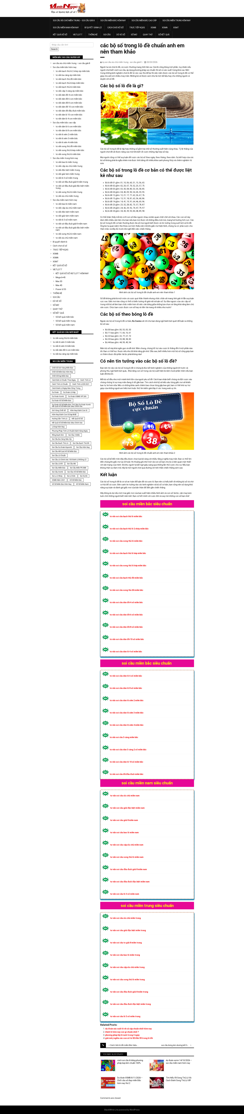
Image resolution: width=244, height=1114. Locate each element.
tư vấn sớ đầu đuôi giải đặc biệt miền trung (72, 187)
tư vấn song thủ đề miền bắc (68, 146)
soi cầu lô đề (57, 464)
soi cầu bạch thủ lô (60, 443)
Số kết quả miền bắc (65, 317)
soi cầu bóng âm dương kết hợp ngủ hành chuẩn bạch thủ (177, 1045)
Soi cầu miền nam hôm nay (66, 27)
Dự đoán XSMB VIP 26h (77, 396)
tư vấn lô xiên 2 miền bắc (67, 134)
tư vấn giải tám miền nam (67, 216)
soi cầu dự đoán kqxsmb (62, 447)
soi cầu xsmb (57, 472)
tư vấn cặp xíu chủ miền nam (68, 208)
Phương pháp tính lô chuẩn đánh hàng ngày (70, 431)
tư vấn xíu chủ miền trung (67, 196)
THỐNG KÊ (93, 34)
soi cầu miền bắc (58, 468)
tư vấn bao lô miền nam (66, 204)
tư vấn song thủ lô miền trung (69, 192)
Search (54, 49)
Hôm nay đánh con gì (78, 410)
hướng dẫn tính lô (59, 419)
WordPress (135, 1110)
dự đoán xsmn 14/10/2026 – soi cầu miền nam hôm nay (179, 1061)
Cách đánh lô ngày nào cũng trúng (66, 388)
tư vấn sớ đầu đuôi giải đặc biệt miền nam (72, 229)
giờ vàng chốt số (59, 410)
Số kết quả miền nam (65, 325)
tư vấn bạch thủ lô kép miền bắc (70, 83)
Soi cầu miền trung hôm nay (177, 20)
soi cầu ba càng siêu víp (61, 439)
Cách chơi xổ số (115, 27)
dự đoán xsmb (58, 396)
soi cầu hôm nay (83, 447)
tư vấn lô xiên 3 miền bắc (67, 138)
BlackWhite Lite (111, 1110)
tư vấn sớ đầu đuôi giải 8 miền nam (71, 224)
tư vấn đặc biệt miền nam (67, 212)
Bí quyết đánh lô (93, 27)
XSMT (176, 27)
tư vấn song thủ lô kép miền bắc (70, 150)
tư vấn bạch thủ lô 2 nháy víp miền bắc (73, 71)
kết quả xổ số (77, 419)
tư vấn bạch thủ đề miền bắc (68, 79)
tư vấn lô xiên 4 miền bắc (67, 142)
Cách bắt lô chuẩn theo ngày (64, 380)
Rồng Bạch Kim (58, 435)
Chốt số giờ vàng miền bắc (62, 368)
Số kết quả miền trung (66, 321)
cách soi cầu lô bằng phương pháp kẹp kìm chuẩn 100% (130, 1061)
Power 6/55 (61, 289)
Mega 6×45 (61, 277)
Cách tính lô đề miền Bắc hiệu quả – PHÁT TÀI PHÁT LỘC (126, 1045)
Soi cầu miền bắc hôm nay (113, 20)
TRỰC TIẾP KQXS (137, 27)
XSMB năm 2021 (58, 480)
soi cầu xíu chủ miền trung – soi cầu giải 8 (74, 20)
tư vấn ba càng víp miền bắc (68, 75)
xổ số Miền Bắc (76, 480)
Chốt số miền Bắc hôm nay (62, 372)
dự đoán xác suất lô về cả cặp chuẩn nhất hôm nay (128, 1029)
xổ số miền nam (82, 484)
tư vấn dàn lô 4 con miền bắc (68, 119)
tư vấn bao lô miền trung (67, 162)
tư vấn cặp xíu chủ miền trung (69, 166)
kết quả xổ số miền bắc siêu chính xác (67, 423)
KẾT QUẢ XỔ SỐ (60, 34)
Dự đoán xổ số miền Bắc (61, 401)
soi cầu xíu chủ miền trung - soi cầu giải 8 (123, 62)
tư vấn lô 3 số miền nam (66, 220)
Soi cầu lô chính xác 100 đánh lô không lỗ (69, 460)
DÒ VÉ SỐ (120, 34)
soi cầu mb (71, 464)
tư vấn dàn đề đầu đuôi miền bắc (70, 111)
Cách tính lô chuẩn (60, 384)
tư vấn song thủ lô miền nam (68, 234)
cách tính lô (85, 380)
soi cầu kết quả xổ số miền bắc (64, 451)
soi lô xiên (71, 476)
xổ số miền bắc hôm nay (61, 484)
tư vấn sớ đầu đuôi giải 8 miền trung (72, 182)
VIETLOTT (77, 34)
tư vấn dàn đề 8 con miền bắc (69, 103)
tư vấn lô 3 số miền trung (67, 178)
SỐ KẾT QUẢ (163, 34)
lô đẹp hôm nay (58, 427)
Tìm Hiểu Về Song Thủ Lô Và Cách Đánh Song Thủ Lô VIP (178, 1079)
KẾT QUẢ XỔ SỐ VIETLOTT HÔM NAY (72, 273)
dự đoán (55, 392)
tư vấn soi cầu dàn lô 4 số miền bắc (126, 651)
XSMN (164, 27)
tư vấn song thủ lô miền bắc (68, 154)
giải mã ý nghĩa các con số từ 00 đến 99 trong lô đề (129, 1038)
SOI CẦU (107, 34)
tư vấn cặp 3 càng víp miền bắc (69, 91)
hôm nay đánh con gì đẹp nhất (64, 415)
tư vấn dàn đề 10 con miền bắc (69, 107)
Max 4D (59, 285)
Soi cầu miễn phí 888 (78, 468)
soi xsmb (83, 476)
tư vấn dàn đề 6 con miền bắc (69, 99)
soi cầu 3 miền (74, 435)
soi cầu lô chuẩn (59, 456)
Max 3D (59, 281)
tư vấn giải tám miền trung (67, 174)
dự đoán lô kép (69, 392)
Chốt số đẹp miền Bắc (60, 376)
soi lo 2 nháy (57, 476)
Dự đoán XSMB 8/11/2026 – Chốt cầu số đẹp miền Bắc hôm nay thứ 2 (129, 1080)
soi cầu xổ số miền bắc (76, 472)
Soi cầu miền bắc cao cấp (144, 20)
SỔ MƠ (134, 34)
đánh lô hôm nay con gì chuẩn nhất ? (122, 1032)
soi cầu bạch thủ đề (81, 443)
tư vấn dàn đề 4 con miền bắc (69, 95)
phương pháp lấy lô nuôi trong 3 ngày (122, 1035)
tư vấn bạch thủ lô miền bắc (68, 87)
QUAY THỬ (147, 34)
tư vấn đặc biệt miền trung (68, 170)
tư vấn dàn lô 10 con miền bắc (69, 115)
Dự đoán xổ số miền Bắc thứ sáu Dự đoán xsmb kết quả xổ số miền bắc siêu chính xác (71, 405)
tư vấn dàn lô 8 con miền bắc (68, 130)
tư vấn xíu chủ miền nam (67, 238)
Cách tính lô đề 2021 (80, 384)
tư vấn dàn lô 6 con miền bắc (68, 126)
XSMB (153, 27)
